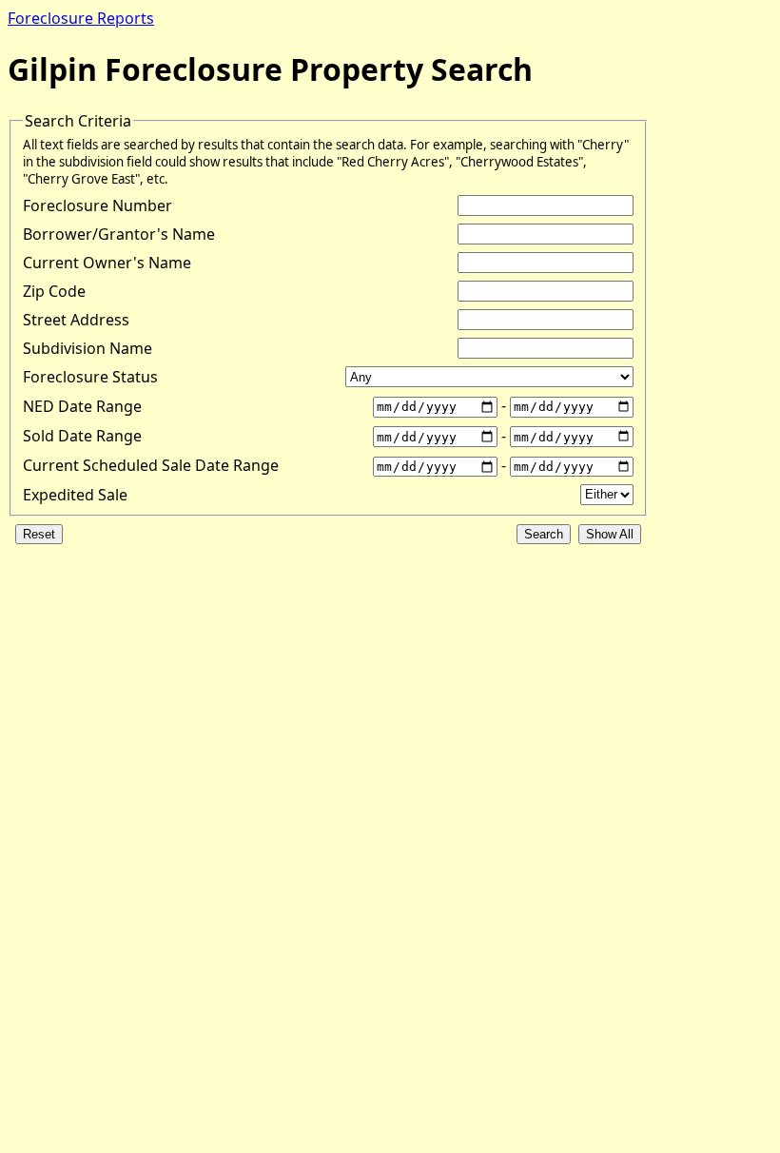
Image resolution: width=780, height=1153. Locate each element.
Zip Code (54, 291)
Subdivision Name (87, 348)
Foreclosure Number (97, 205)
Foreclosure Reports (81, 18)
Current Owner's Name (107, 262)
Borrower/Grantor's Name (119, 234)
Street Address (76, 319)
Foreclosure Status (90, 376)
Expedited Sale (75, 494)
